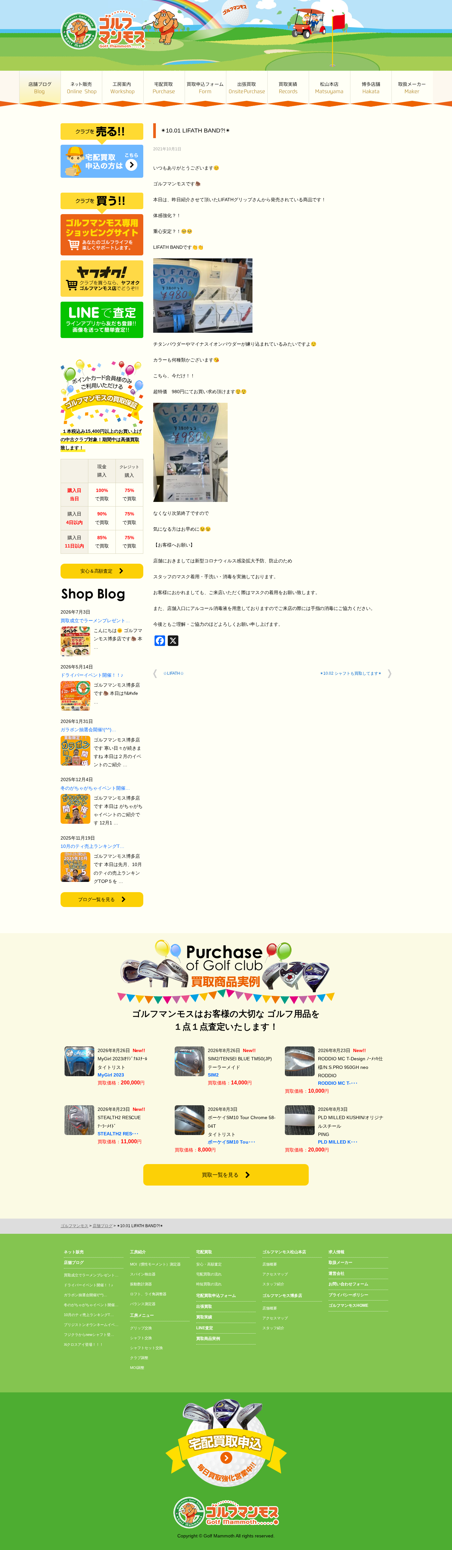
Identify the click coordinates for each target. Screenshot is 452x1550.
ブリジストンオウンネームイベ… (91, 1325)
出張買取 (246, 89)
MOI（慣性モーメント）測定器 (155, 1264)
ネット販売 (81, 89)
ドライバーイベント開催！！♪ (92, 675)
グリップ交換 (141, 1328)
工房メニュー (142, 1315)
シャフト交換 (141, 1338)
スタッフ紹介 (273, 1284)
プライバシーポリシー (348, 1295)
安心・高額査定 (209, 1264)
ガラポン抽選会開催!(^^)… (88, 729)
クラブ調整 (139, 1358)
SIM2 (213, 1074)
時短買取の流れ (209, 1284)
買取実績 (288, 89)
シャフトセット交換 (146, 1348)
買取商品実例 (208, 1338)
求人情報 (336, 1252)
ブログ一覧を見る (96, 899)
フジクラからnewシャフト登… (89, 1335)
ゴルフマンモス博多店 (370, 89)
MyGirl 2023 (111, 1074)
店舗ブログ (40, 89)
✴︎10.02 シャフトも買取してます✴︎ (351, 673)
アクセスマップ (275, 1274)
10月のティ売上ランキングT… (92, 846)
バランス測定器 (143, 1304)
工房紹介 (138, 1252)
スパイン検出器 (143, 1274)
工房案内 (122, 89)
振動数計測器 (141, 1284)
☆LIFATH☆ (173, 673)
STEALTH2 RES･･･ (118, 1133)
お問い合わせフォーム (348, 1284)
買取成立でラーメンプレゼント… (95, 620)
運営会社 (336, 1273)
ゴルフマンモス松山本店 (329, 89)
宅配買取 (164, 89)
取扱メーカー (412, 89)
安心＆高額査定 (96, 571)
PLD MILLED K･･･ (338, 1142)
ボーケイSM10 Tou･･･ (231, 1142)
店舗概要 (269, 1264)
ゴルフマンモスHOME (348, 1305)
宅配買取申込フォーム (216, 1295)
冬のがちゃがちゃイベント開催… (95, 788)
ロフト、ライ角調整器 (148, 1294)
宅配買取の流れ (209, 1274)
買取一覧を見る (220, 1175)
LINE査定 (204, 1328)
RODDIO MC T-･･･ (338, 1083)
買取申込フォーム (205, 89)
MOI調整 (137, 1368)
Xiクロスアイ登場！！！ (83, 1344)
